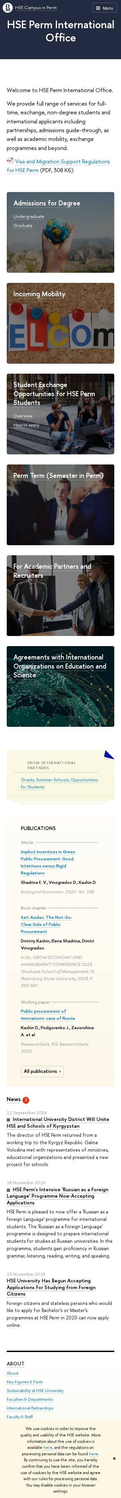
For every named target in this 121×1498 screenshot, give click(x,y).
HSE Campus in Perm (36, 7)
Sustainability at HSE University (35, 1390)
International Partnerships (30, 1408)
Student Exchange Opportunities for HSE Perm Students (54, 393)
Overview (22, 416)
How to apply (26, 425)
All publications (40, 1071)
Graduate (23, 225)
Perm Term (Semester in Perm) (58, 475)
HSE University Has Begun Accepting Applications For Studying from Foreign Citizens (51, 1287)
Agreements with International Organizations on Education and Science (59, 665)
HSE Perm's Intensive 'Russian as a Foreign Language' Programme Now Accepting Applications (57, 1196)
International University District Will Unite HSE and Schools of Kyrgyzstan (58, 1122)
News (14, 1099)
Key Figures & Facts (25, 1382)
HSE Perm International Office (60, 31)
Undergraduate (28, 216)
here (47, 1447)
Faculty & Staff (20, 1417)
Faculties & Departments (30, 1399)
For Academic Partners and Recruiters (52, 571)
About (16, 1363)
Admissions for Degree (46, 203)
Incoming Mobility (39, 293)
